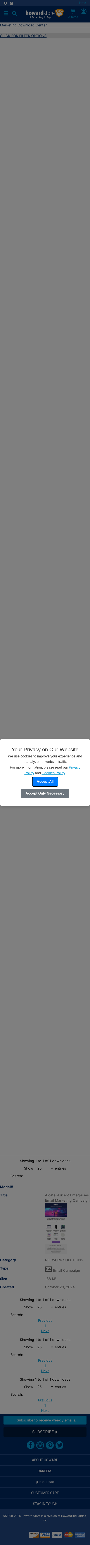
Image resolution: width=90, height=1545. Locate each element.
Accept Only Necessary (45, 793)
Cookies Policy (53, 773)
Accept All (45, 781)
